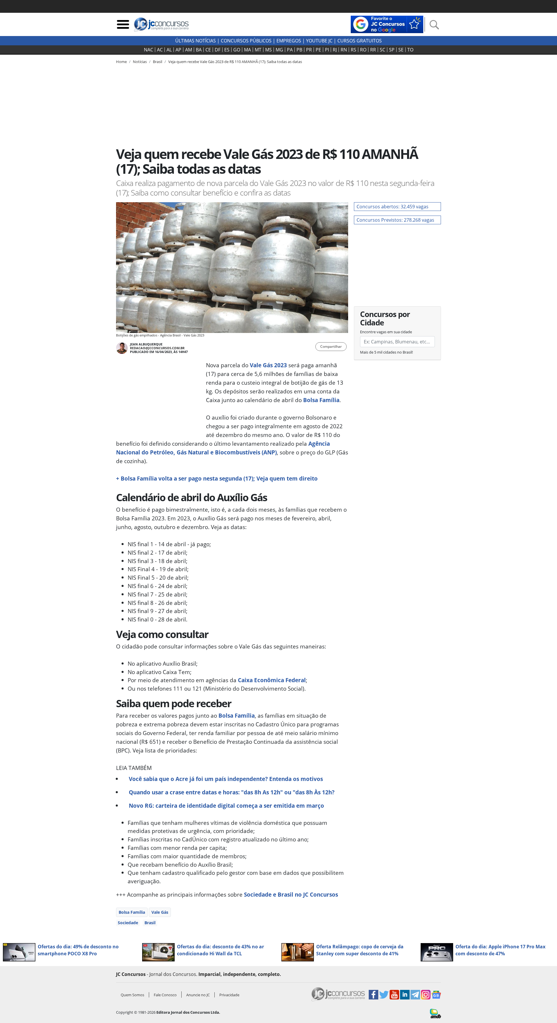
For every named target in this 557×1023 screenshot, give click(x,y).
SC (382, 49)
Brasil (149, 922)
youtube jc (319, 40)
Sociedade (128, 922)
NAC (148, 49)
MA (247, 49)
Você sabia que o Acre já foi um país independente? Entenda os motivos (226, 779)
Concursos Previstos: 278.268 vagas (395, 220)
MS (268, 49)
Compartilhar (331, 346)
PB (299, 49)
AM (188, 49)
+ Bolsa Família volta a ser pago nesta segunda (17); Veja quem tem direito (217, 478)
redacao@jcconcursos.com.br (157, 348)
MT (258, 49)
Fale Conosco (165, 994)
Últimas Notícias (195, 40)
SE (401, 49)
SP (392, 49)
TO (410, 49)
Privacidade (229, 994)
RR (373, 49)
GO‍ (236, 49)
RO (363, 49)
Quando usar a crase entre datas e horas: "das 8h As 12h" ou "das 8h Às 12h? (231, 792)
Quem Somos (132, 994)
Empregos (288, 40)
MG (279, 49)
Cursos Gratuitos (359, 40)
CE (208, 49)
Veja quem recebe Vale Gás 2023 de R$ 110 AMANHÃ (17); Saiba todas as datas (235, 61)
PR (309, 49)
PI (327, 49)
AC (160, 49)
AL (169, 49)
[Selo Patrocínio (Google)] (387, 24)
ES (226, 49)
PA (290, 49)
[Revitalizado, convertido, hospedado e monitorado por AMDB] (435, 1013)
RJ (335, 49)
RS (353, 49)
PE (318, 49)
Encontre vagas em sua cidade (386, 331)
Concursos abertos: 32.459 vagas (392, 206)
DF (217, 49)
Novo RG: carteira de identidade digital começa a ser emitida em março (226, 805)
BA (199, 49)
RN (344, 49)
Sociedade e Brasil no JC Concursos (291, 894)
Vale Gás (159, 912)
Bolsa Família (321, 400)
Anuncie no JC (198, 994)
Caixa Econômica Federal (272, 680)
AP (178, 49)
